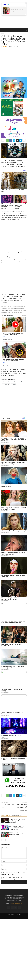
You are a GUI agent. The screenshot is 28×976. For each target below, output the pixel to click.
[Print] (17, 140)
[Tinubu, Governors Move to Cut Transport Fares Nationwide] (5, 820)
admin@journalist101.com (16, 903)
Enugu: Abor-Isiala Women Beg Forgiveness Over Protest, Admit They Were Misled (21, 807)
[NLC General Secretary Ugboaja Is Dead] (5, 834)
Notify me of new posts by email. (10, 879)
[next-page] (5, 840)
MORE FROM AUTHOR (17, 815)
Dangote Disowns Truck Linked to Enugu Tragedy (7, 806)
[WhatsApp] (7, 140)
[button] (2, 30)
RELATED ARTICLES (5, 815)
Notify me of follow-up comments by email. (12, 877)
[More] (23, 140)
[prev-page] (2, 840)
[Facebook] (10, 140)
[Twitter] (14, 140)
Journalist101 (5, 46)
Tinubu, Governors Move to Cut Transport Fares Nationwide (17, 820)
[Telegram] (20, 140)
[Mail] (12, 907)
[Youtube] (19, 907)
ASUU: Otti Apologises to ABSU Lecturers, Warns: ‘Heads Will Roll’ (16, 827)
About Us (8, 914)
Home (2, 33)
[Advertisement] (14, 63)
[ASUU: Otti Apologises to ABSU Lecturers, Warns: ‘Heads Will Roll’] (5, 827)
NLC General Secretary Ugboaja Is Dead (16, 833)
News (3, 822)
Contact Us (13, 914)
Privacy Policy (19, 914)
